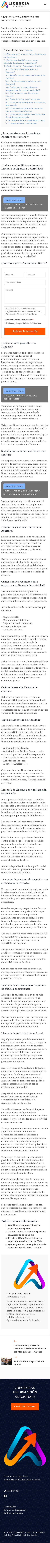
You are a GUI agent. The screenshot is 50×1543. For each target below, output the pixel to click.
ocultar (29, 50)
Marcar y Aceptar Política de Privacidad (24, 323)
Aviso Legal (38, 1532)
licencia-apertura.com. (21, 1532)
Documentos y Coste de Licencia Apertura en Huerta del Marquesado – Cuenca (30, 1348)
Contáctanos (10, 1507)
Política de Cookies (13, 1513)
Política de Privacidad (14, 1510)
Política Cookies (30, 1535)
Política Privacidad (12, 1535)
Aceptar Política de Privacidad (18, 320)
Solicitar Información (24, 331)
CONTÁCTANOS (25, 1406)
